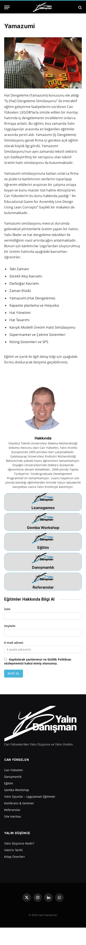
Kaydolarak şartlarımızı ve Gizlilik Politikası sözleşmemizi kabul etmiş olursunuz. (37, 661)
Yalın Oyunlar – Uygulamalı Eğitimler (29, 797)
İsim (7, 609)
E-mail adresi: (14, 643)
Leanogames (43, 508)
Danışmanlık (43, 567)
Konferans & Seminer (19, 803)
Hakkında (43, 438)
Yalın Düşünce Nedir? (19, 843)
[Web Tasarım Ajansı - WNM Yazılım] (43, 932)
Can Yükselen (13, 770)
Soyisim (9, 626)
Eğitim (43, 547)
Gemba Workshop (43, 527)
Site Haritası (12, 816)
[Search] (79, 7)
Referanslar (43, 587)
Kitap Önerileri (14, 857)
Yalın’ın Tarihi (13, 850)
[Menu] (7, 7)
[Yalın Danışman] (43, 7)
